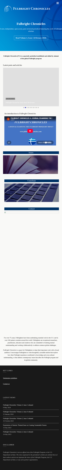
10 (38, 107)
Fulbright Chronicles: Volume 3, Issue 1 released (18, 405)
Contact (32, 209)
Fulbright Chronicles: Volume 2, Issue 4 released (18, 412)
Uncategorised (10, 98)
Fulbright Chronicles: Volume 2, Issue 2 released (18, 432)
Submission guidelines (10, 378)
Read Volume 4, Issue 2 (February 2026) (31, 38)
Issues (31, 153)
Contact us (6, 384)
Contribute (31, 181)
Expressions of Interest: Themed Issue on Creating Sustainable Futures (24, 425)
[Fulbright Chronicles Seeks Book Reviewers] (31, 87)
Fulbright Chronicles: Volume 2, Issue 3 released (18, 418)
